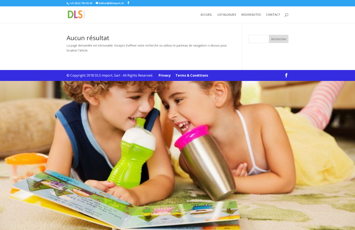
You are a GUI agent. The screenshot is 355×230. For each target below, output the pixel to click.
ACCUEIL (206, 14)
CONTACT (273, 14)
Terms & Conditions (189, 75)
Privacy (162, 75)
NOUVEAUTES (251, 14)
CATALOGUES (226, 14)
